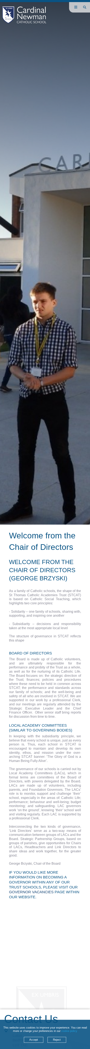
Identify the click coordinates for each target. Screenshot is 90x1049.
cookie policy (69, 1031)
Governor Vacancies (31, 892)
